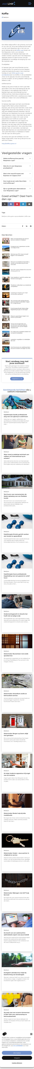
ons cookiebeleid (17, 1045)
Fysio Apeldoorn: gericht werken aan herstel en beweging (21, 278)
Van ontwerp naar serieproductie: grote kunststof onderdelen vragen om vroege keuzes (20, 302)
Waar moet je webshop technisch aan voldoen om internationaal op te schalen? (16, 456)
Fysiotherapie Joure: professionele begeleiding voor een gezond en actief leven (17, 576)
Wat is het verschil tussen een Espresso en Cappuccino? (17, 174)
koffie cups (20, 50)
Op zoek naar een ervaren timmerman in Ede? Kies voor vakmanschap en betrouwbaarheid (17, 1014)
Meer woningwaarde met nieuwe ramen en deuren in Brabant (20, 239)
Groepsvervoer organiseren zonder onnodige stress (20, 247)
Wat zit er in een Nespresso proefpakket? (17, 167)
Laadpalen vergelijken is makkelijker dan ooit (20, 340)
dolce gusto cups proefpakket (15, 216)
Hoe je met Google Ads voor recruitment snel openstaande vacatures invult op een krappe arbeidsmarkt (19, 325)
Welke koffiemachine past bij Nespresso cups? (17, 159)
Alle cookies (17, 1053)
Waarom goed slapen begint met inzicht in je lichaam (20, 316)
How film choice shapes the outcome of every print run (21, 270)
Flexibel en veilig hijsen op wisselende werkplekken (21, 285)
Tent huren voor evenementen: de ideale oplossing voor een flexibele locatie (15, 496)
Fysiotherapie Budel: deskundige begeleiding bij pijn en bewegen (19, 309)
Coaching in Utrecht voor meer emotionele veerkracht (19, 293)
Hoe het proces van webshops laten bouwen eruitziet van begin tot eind (20, 347)
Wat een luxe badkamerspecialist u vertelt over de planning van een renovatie (20, 263)
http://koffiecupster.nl (9, 143)
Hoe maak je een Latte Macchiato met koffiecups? (17, 182)
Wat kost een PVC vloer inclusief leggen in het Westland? (19, 254)
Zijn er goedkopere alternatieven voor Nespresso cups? (17, 190)
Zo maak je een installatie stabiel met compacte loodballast (21, 332)
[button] (31, 1034)
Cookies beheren (17, 1063)
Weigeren (17, 1058)
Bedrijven (6, 17)
